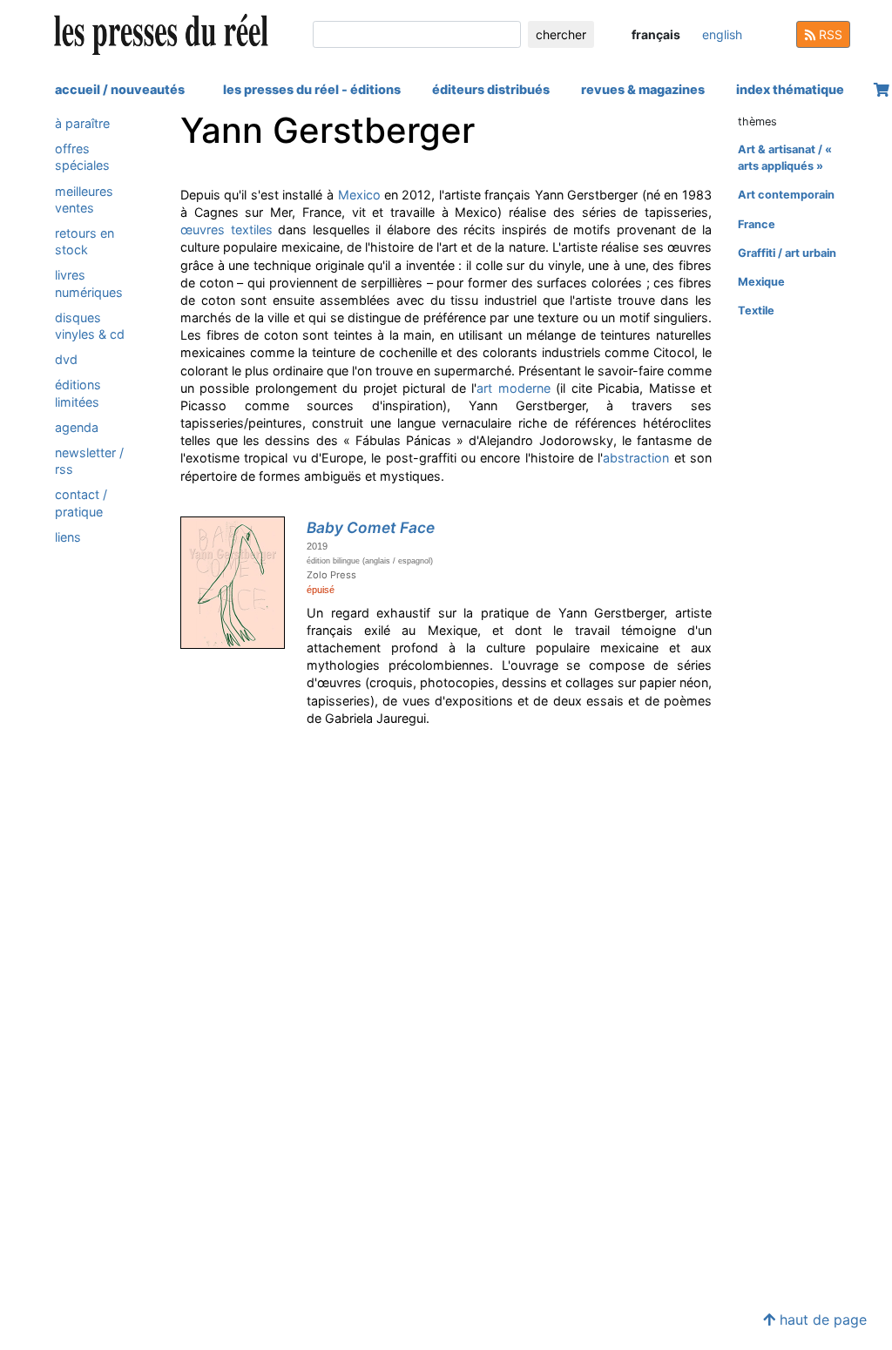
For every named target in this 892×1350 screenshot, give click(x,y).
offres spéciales (82, 156)
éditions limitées (78, 392)
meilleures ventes (84, 199)
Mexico (359, 194)
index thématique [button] (790, 89)
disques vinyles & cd (90, 325)
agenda (76, 427)
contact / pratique (81, 502)
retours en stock (84, 241)
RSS (828, 34)
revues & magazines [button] (643, 89)
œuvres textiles (226, 229)
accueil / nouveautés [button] (120, 89)
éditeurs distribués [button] (491, 89)
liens (68, 537)
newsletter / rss (89, 460)
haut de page (821, 1319)
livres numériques (89, 283)
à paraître (82, 123)
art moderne (513, 388)
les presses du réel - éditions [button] (312, 89)
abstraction (636, 457)
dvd (66, 359)
